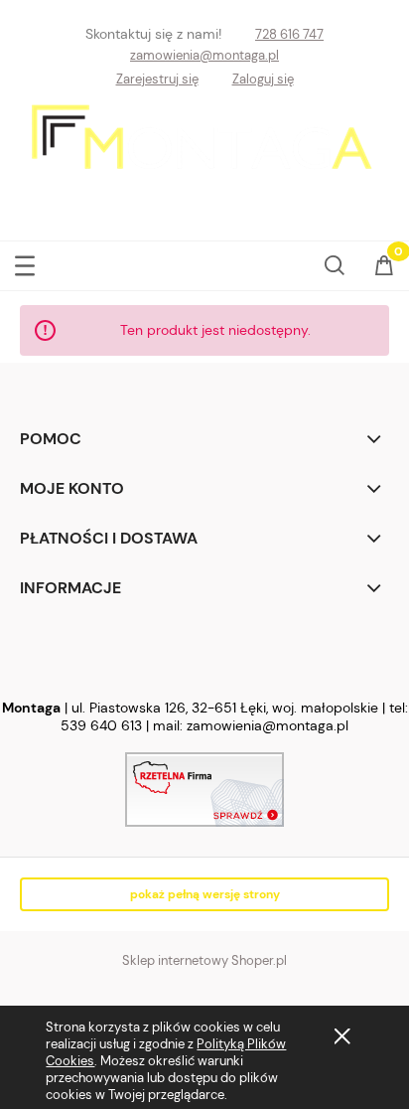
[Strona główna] (205, 155)
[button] (25, 261)
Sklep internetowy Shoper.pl (204, 960)
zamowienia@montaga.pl (204, 55)
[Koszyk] (384, 268)
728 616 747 (289, 34)
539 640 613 (101, 725)
